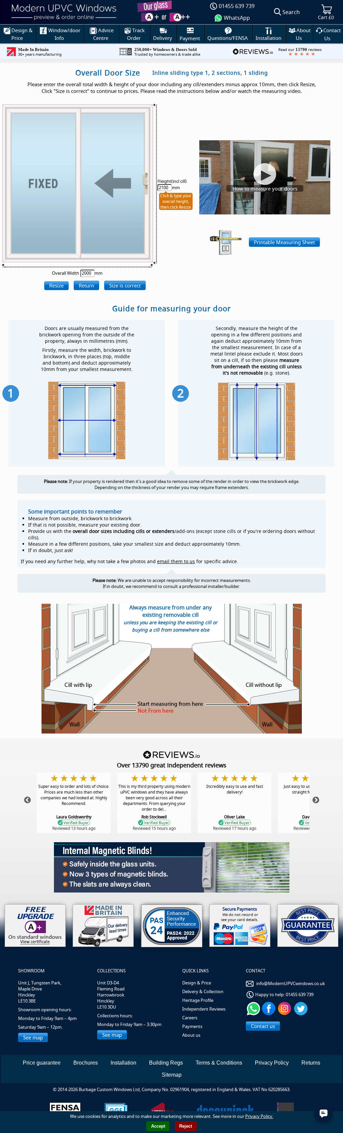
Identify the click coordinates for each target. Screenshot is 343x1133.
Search (291, 12)
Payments (192, 1026)
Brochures (85, 1063)
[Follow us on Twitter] (301, 1008)
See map (33, 1037)
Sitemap (172, 1075)
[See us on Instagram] (285, 1008)
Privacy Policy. (259, 1116)
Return (86, 285)
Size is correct (125, 285)
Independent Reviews (203, 1009)
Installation (123, 1063)
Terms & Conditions (219, 1063)
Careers (189, 1018)
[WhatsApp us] (253, 1008)
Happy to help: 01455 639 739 (284, 994)
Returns (310, 1063)
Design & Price (196, 983)
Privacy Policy (272, 1063)
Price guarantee (42, 1063)
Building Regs (166, 1063)
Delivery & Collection (202, 991)
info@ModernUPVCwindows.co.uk (290, 983)
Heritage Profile (197, 1000)
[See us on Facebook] (269, 1008)
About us (191, 1035)
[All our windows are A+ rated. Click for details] (35, 926)
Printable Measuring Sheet (284, 242)
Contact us (263, 1026)
